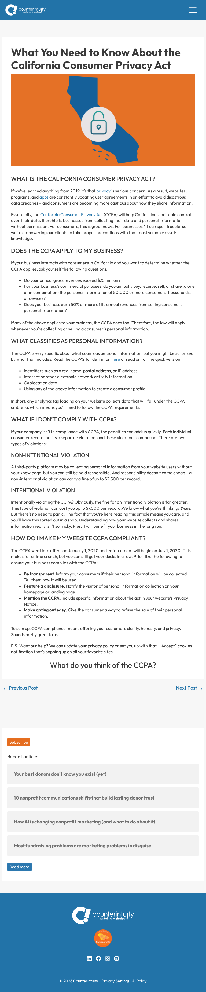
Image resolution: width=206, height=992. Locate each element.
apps (44, 197)
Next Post (189, 687)
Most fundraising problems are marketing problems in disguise (82, 846)
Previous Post (20, 687)
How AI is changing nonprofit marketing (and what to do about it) (84, 822)
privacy (103, 191)
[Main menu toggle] (193, 10)
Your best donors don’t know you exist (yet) (60, 774)
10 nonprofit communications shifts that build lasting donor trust (84, 798)
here (115, 359)
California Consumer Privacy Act (71, 214)
